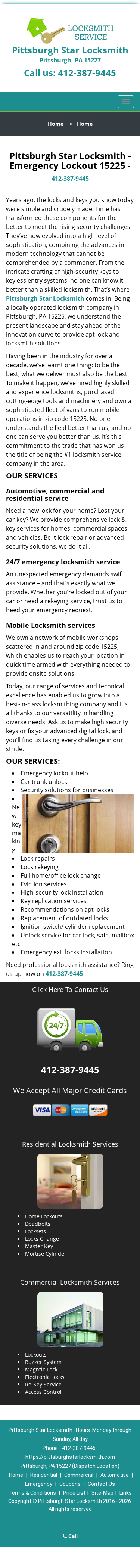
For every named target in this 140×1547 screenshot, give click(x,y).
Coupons (70, 1484)
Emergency (38, 1484)
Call (72, 1536)
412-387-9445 (87, 72)
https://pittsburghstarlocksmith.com (70, 1457)
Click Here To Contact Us (70, 989)
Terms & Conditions (32, 1493)
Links (125, 1493)
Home (55, 123)
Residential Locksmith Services (70, 1144)
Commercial (78, 1475)
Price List (74, 1493)
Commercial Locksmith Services (70, 1282)
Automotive (114, 1475)
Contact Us (101, 1484)
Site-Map (102, 1493)
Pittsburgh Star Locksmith (45, 298)
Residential (43, 1475)
